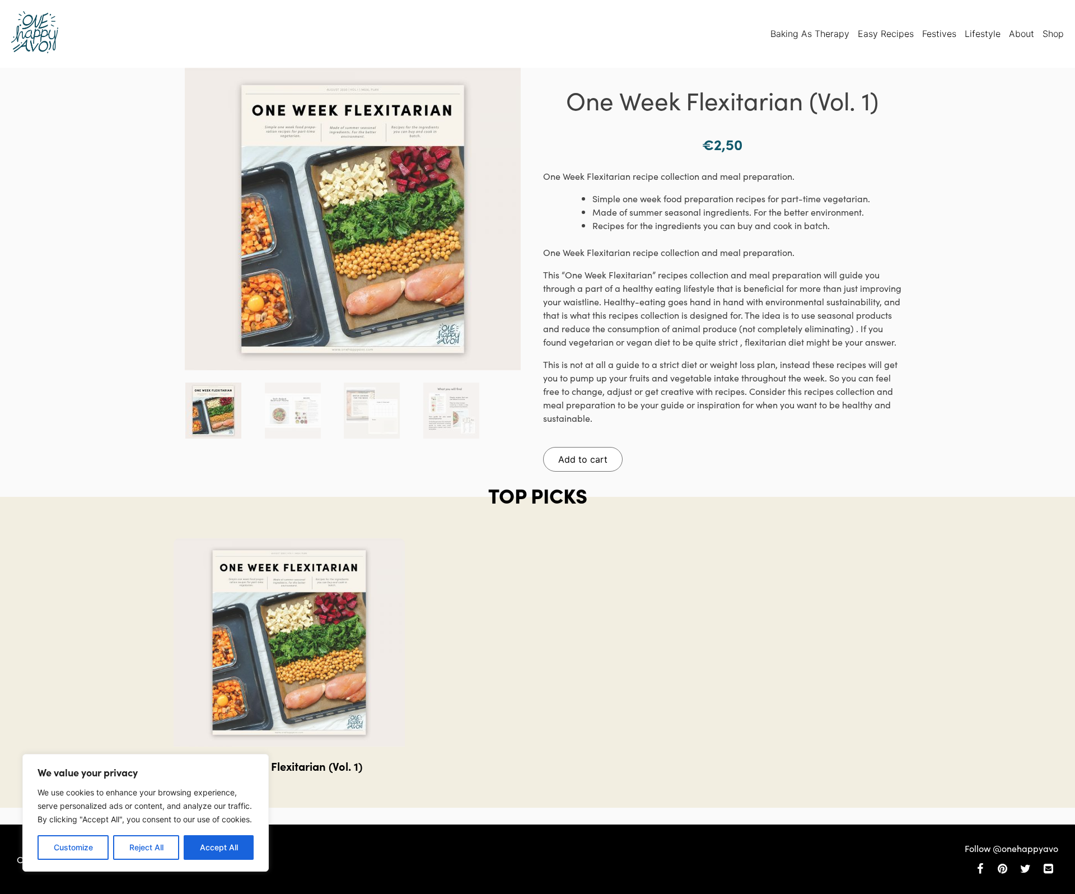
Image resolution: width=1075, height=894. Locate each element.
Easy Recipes (886, 33)
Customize (73, 847)
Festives (939, 33)
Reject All (146, 847)
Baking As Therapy (809, 33)
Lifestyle (983, 33)
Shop (1053, 33)
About (1021, 33)
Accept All (219, 847)
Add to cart (582, 459)
